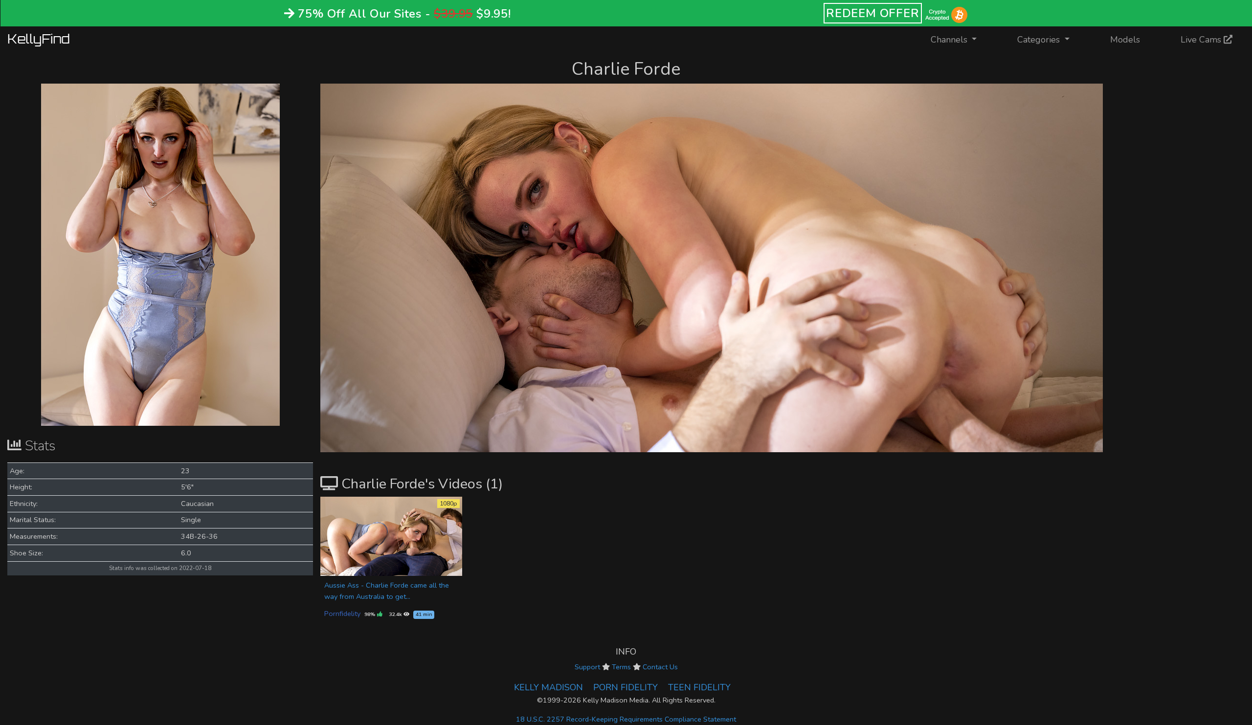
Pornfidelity (342, 613)
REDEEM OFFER (872, 13)
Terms (621, 667)
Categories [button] (1039, 39)
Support (587, 667)
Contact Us (660, 667)
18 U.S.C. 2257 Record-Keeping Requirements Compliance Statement (626, 719)
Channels (960, 39)
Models (1125, 39)
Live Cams (1202, 39)
